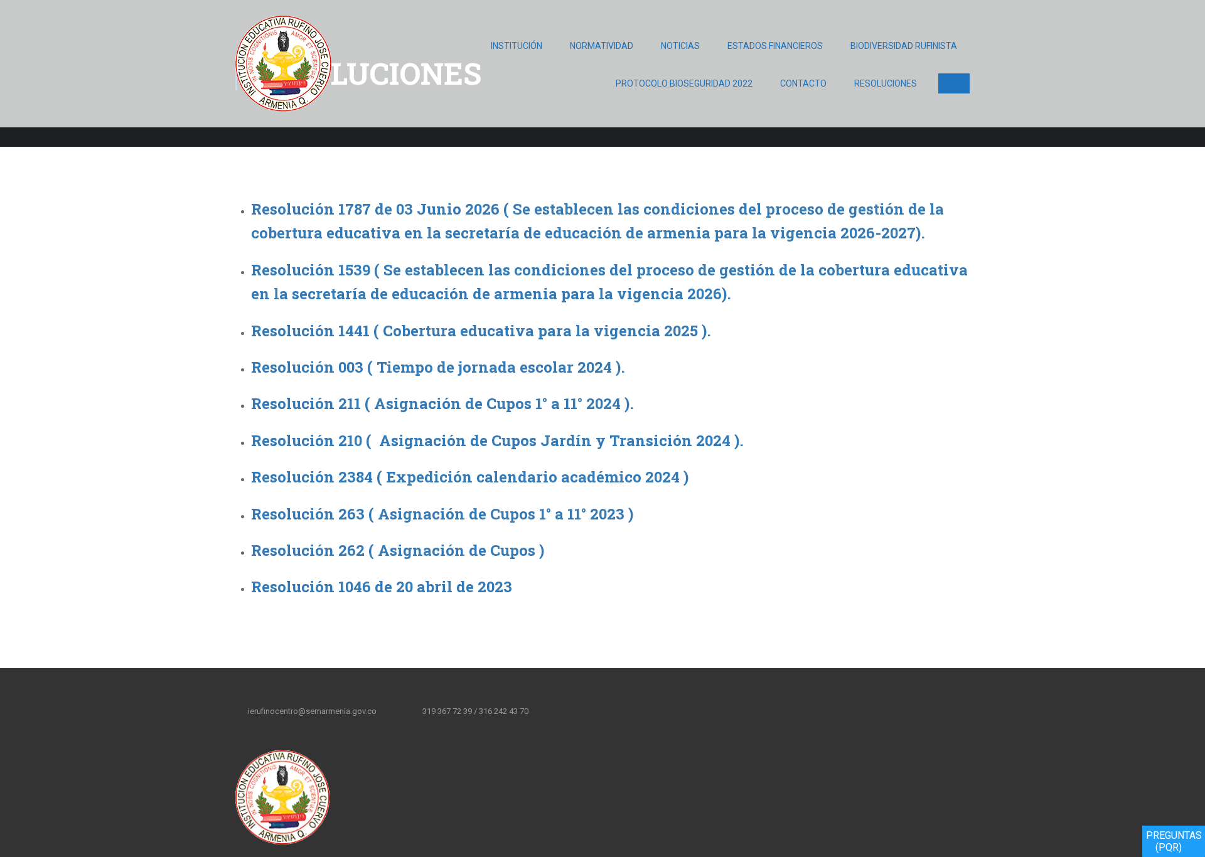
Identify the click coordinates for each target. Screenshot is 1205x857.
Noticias (680, 46)
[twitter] (592, 711)
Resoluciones (885, 83)
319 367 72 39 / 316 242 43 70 (475, 711)
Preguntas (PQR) (1174, 841)
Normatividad (601, 46)
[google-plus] (618, 711)
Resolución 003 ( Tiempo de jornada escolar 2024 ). (438, 367)
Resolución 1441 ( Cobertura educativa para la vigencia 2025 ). (481, 331)
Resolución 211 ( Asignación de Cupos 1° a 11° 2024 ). (442, 403)
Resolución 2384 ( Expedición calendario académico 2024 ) (469, 477)
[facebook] (565, 711)
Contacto (803, 83)
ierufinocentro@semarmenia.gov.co (312, 711)
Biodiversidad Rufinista (903, 46)
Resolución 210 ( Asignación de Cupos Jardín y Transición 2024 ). (499, 440)
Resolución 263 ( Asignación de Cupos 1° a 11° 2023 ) (442, 514)
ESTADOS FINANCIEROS (775, 46)
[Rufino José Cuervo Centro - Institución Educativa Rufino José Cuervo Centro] (283, 70)
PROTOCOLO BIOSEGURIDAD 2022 (684, 83)
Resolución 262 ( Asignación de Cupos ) (397, 550)
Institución (516, 46)
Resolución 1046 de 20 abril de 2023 (381, 587)
